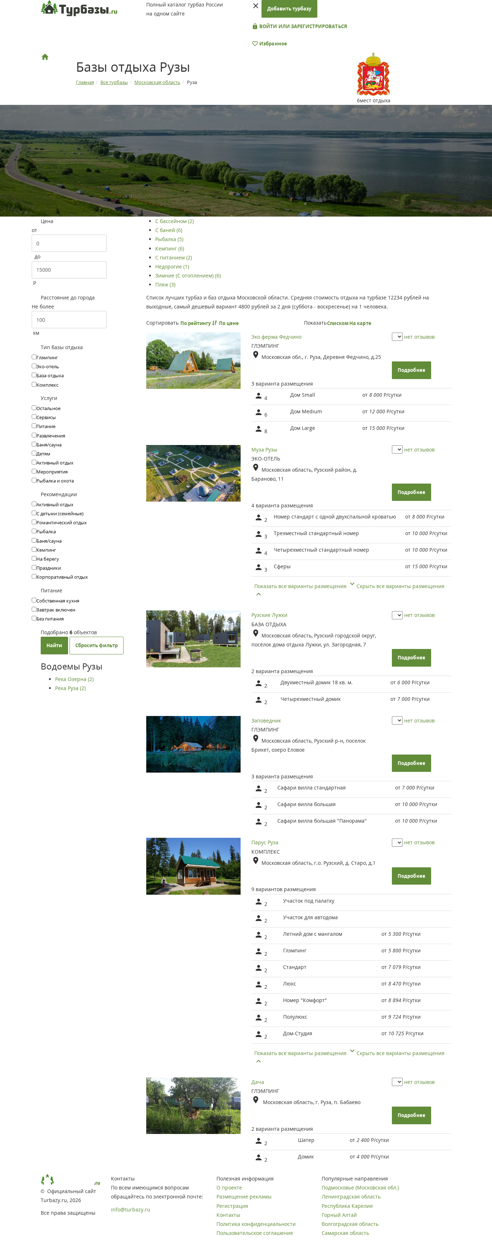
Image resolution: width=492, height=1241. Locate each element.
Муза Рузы (264, 449)
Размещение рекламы (244, 1196)
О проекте (229, 1187)
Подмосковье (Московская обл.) (360, 1187)
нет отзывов (419, 336)
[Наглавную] (45, 57)
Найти (54, 645)
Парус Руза (264, 842)
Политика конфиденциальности (256, 1223)
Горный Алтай (339, 1214)
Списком (338, 323)
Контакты (228, 1214)
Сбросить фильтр (96, 645)
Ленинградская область (351, 1196)
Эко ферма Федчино (276, 336)
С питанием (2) (173, 257)
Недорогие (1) (172, 266)
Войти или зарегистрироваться (302, 26)
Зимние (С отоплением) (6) (188, 275)
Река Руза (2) (70, 688)
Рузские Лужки (269, 614)
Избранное (272, 43)
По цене (229, 323)
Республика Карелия (347, 1205)
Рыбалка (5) (169, 239)
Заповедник (266, 720)
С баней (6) (168, 230)
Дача (257, 1081)
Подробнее (411, 370)
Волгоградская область (350, 1223)
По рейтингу (196, 323)
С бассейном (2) (174, 221)
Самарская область (345, 1232)
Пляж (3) (165, 284)
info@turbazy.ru (130, 1209)
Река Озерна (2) (74, 679)
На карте (360, 323)
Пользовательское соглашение (254, 1232)
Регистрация (232, 1205)
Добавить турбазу (289, 8)
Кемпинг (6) (169, 248)
